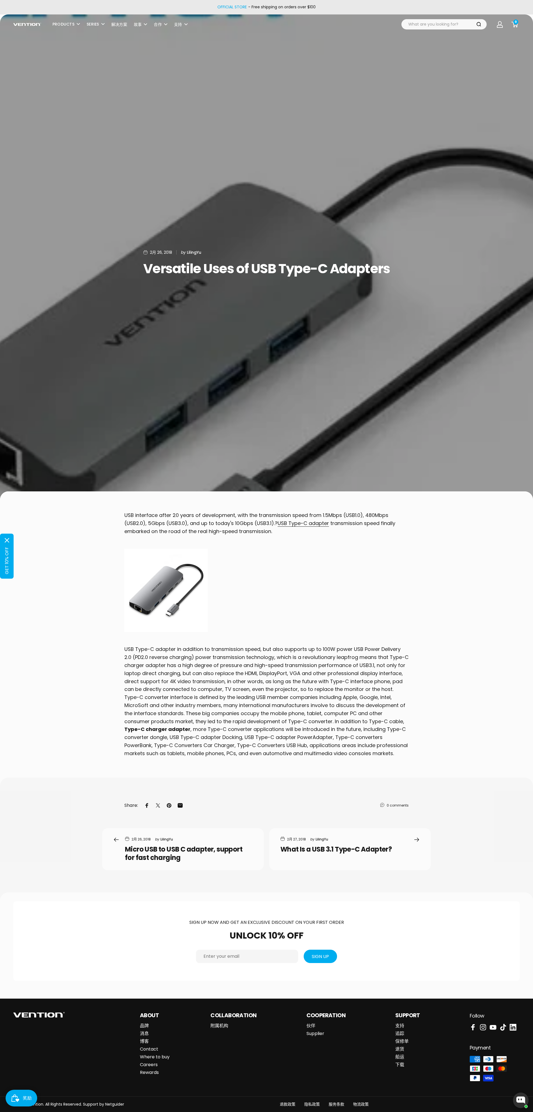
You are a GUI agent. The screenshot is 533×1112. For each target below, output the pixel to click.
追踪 (399, 1033)
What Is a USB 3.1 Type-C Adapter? (336, 849)
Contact (149, 1049)
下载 (399, 1065)
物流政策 (361, 1104)
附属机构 (219, 1026)
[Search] (479, 24)
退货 (399, 1049)
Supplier (315, 1033)
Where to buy (155, 1057)
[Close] (7, 540)
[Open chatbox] (521, 1100)
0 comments (398, 805)
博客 (144, 1041)
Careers (149, 1065)
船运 (399, 1057)
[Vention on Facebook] (473, 1027)
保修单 (402, 1041)
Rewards (149, 1072)
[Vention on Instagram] (483, 1027)
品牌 (144, 1026)
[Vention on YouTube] (493, 1027)
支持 (399, 1026)
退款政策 (287, 1104)
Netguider (114, 1104)
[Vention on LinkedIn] (513, 1027)
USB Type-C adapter (303, 523)
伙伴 (310, 1026)
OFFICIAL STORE (232, 7)
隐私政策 (312, 1104)
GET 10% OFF (7, 560)
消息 (144, 1033)
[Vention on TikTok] (503, 1027)
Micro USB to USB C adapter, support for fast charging (183, 853)
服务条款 (336, 1104)
